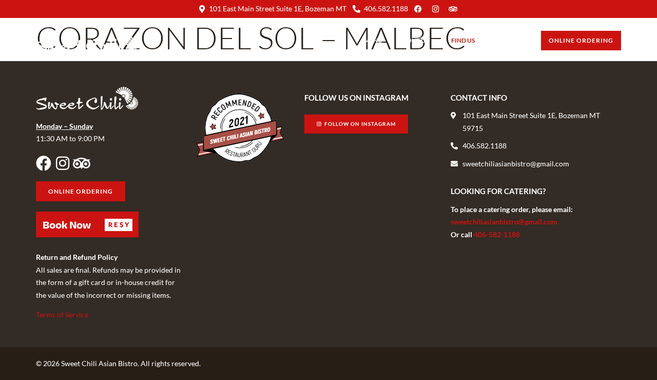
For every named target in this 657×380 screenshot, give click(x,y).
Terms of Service (62, 314)
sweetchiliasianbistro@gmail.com (504, 221)
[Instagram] (62, 163)
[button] (87, 224)
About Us (413, 40)
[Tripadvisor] (81, 163)
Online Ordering (581, 40)
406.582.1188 (386, 8)
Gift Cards (508, 40)
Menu (373, 40)
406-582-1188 (497, 234)
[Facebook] (43, 163)
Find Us (463, 40)
